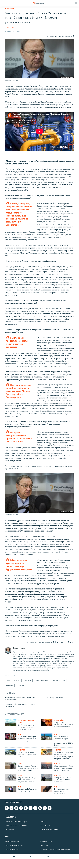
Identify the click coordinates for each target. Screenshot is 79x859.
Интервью (9, 9)
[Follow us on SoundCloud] (35, 808)
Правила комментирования (15, 845)
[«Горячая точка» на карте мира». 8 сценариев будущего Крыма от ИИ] (10, 777)
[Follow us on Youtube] (16, 808)
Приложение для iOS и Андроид (16, 825)
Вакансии (44, 845)
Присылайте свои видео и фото (16, 821)
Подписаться (9, 829)
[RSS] (40, 808)
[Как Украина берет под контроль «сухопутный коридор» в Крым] (10, 722)
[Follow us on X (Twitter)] (11, 808)
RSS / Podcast (45, 825)
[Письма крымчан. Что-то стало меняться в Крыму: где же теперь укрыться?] (10, 765)
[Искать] (65, 856)
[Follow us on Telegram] (30, 808)
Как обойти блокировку (49, 829)
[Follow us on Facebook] (7, 808)
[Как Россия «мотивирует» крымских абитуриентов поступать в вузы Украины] (10, 736)
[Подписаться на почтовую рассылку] (49, 808)
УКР (47, 856)
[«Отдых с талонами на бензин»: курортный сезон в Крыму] (10, 752)
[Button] (52, 36)
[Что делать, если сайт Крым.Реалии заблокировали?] (46, 789)
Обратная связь (46, 841)
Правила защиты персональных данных (55, 849)
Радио (42, 821)
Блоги (20, 764)
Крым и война (59, 720)
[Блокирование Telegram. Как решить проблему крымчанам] (46, 777)
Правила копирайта (12, 849)
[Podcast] (45, 808)
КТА (31, 856)
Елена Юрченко (10, 27)
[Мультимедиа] (14, 856)
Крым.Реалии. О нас (12, 841)
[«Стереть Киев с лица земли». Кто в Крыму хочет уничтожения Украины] (46, 722)
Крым (20, 775)
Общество (21, 734)
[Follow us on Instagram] (21, 808)
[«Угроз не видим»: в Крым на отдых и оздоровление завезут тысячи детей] (46, 765)
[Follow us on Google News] (26, 808)
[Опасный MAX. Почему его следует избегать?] (10, 789)
